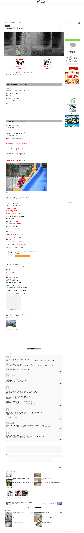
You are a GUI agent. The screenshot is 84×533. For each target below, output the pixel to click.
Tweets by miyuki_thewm (69, 202)
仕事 (9, 471)
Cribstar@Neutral (13, 309)
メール (7, 458)
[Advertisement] (42, 10)
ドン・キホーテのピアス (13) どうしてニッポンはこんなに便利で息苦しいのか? (26, 251)
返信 (60, 371)
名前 (7, 454)
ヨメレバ (18, 252)
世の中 (7, 471)
